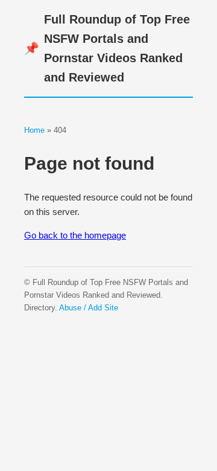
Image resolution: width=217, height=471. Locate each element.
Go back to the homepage (75, 235)
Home (34, 130)
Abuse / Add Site (88, 307)
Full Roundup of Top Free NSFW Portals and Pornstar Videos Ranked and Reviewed (107, 48)
